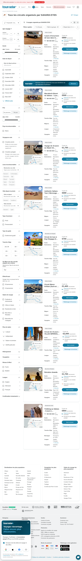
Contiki (46, 472)
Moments (48, 7)
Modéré (7, 371)
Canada (29, 491)
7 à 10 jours (38, 27)
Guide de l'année (45, 520)
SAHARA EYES (9, 11)
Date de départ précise (10, 63)
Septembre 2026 (10, 73)
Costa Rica (30, 493)
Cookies (49, 557)
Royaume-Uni (19, 489)
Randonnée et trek (10, 309)
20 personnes (9, 284)
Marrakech (5, 173)
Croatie (18, 485)
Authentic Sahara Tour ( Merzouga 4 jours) (51, 193)
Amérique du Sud (8, 482)
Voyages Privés (68, 498)
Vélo (65, 475)
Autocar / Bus (67, 489)
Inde (17, 471)
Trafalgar (46, 484)
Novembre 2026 (9, 81)
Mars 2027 (8, 96)
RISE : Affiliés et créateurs (47, 532)
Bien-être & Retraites (8, 313)
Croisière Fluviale (68, 482)
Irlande (29, 473)
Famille (65, 496)
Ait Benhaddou (14, 173)
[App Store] (65, 546)
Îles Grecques (19, 494)
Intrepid (46, 479)
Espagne (29, 486)
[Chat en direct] (78, 557)
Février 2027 (8, 93)
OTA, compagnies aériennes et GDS (50, 536)
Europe (6, 478)
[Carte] (77, 22)
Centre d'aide (63, 522)
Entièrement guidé (10, 235)
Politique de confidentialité (38, 557)
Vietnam (18, 482)
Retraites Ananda (50, 372)
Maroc (7, 131)
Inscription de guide (46, 522)
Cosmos (46, 475)
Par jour (16, 112)
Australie (6, 475)
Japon (17, 473)
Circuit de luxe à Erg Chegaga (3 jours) (50, 239)
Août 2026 (8, 70)
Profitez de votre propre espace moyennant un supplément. (11, 146)
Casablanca (13, 200)
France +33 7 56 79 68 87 (66, 524)
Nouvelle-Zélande (20, 475)
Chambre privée (9, 142)
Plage (65, 493)
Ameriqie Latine (8, 480)
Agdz (12, 176)
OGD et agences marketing (48, 534)
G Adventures (47, 477)
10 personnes (9, 288)
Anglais (7, 382)
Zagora (5, 182)
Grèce (17, 492)
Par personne (7, 112)
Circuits (15, 11)
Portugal (29, 482)
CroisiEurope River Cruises (51, 486)
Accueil (4, 11)
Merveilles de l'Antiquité (9, 319)
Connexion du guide (46, 524)
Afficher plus (9, 101)
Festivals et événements (8, 300)
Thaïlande (18, 480)
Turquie (29, 489)
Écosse (29, 484)
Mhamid (5, 179)
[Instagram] (31, 546)
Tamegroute (11, 184)
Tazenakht (11, 179)
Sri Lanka (18, 478)
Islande (29, 471)
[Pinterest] (35, 546)
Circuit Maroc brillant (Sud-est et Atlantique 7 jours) (51, 286)
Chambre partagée (10, 152)
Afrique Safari (67, 484)
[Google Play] (65, 549)
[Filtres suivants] (77, 27)
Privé (6, 220)
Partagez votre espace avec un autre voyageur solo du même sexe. (12, 156)
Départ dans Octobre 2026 (70, 27)
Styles (42, 7)
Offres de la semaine (59, 7)
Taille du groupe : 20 (53, 27)
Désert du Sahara (55, 66)
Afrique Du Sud (8, 489)
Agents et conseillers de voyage (49, 530)
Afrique (6, 471)
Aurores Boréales (68, 479)
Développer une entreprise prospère (31, 529)
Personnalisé (9, 224)
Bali (5, 492)
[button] (70, 40)
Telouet (5, 184)
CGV (17, 554)
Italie (28, 475)
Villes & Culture (9, 305)
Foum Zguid (11, 182)
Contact (69, 7)
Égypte (6, 485)
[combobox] (11, 170)
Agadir (12, 209)
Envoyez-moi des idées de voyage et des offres (16, 543)
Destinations (35, 7)
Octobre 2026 (9, 77)
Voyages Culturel (68, 486)
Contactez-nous (64, 520)
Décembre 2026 (9, 85)
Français (7, 389)
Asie (5, 473)
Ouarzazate (6, 176)
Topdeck (46, 482)
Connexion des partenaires (48, 538)
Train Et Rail (67, 491)
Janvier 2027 (8, 89)
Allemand (8, 385)
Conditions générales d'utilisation (61, 557)
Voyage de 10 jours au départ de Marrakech (51, 148)
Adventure (66, 472)
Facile (7, 367)
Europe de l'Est (20, 487)
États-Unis (29, 496)
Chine (5, 494)
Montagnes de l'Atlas (56, 436)
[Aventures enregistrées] (73, 7)
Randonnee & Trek (68, 477)
